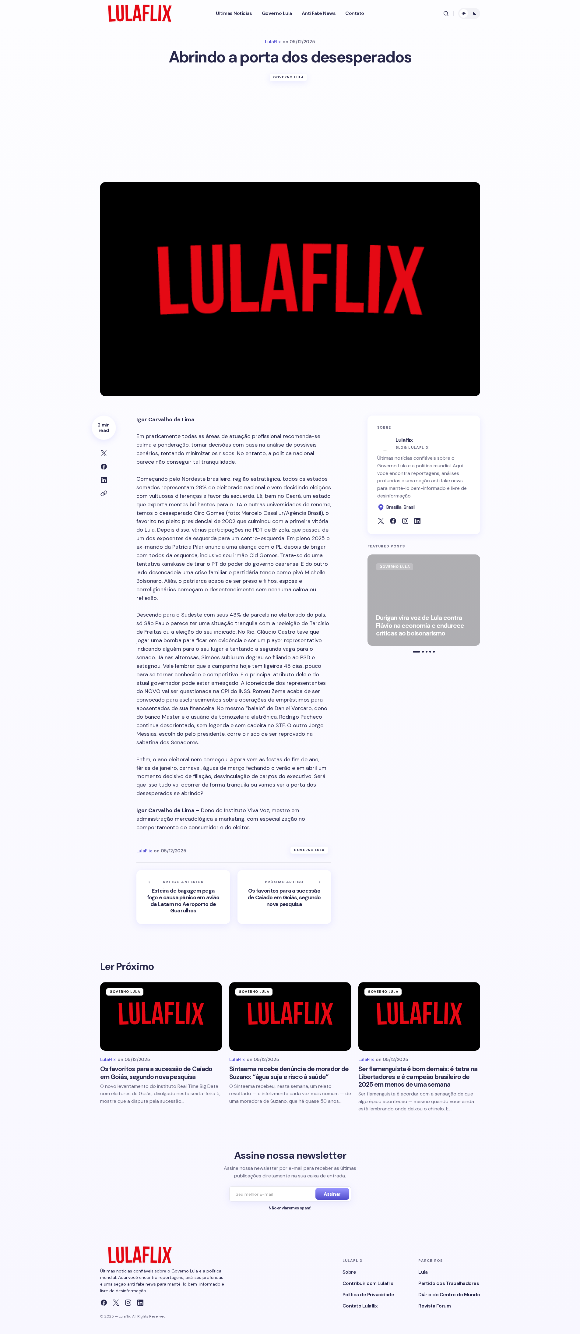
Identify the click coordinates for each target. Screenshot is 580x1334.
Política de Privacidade (368, 1294)
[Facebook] (104, 1303)
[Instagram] (128, 1303)
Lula (422, 1272)
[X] (116, 1303)
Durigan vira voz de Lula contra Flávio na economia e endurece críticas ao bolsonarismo (420, 625)
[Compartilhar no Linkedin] (104, 480)
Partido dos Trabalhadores (448, 1283)
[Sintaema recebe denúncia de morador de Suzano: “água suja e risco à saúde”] (290, 1016)
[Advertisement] (290, 136)
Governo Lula (288, 77)
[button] (446, 13)
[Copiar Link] (104, 493)
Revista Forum (434, 1306)
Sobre (349, 1272)
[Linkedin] (140, 1303)
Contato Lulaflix (360, 1306)
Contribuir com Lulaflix (368, 1283)
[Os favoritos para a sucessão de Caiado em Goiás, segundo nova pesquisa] (284, 897)
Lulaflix (404, 440)
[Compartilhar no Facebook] (104, 466)
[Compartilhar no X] (104, 453)
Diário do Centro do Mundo (449, 1294)
